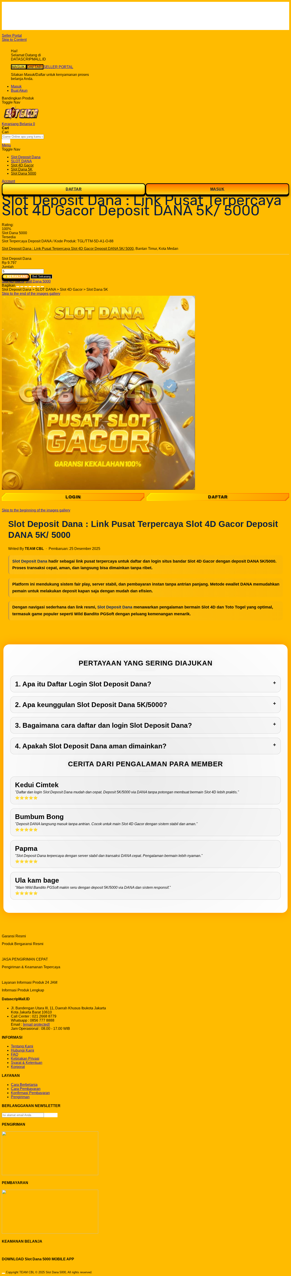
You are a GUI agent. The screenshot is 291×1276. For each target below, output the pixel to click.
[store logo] (21, 120)
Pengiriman (20, 1097)
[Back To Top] (3, 1273)
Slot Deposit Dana (29, 561)
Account (8, 181)
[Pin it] (30, 285)
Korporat (18, 1067)
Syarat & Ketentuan (26, 1063)
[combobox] (23, 136)
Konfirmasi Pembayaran (30, 1093)
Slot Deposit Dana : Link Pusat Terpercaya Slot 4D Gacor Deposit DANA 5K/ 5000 (68, 249)
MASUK (19, 67)
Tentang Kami (22, 1046)
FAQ (14, 28)
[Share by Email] (38, 285)
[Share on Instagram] (34, 285)
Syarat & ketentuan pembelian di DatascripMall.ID (51, 20)
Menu (6, 145)
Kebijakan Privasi (25, 1058)
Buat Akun (19, 90)
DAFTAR (35, 67)
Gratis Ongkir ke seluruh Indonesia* (39, 15)
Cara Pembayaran (25, 1089)
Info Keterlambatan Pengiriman (36, 24)
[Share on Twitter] (26, 285)
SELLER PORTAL (58, 67)
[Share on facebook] (21, 285)
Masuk (16, 86)
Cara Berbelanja (24, 11)
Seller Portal (12, 35)
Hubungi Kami (22, 1050)
